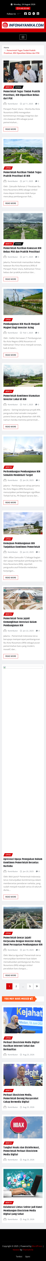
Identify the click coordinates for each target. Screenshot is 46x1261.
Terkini (19, 1256)
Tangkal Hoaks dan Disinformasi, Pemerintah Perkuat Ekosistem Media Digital (21, 1151)
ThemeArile (28, 1249)
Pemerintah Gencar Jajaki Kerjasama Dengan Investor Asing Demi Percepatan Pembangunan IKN (23, 941)
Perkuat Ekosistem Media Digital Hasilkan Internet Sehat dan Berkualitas (21, 1046)
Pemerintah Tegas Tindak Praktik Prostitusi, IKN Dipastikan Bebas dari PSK (21, 95)
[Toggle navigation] (23, 37)
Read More (10, 129)
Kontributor (13, 103)
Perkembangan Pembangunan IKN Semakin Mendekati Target (21, 473)
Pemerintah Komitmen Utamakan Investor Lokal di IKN (21, 398)
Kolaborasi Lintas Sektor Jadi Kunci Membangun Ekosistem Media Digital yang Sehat (22, 1210)
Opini (27, 1256)
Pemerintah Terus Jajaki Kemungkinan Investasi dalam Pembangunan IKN (20, 622)
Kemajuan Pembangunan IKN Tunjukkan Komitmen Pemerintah (21, 545)
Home (6, 47)
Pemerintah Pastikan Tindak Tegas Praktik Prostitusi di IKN (22, 174)
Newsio (16, 1249)
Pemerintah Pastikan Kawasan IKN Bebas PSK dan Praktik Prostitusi (22, 250)
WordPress (37, 1246)
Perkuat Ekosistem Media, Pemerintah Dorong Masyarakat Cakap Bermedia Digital (20, 1098)
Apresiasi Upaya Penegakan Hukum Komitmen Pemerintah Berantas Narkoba (22, 862)
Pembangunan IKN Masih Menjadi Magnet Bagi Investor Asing (21, 326)
